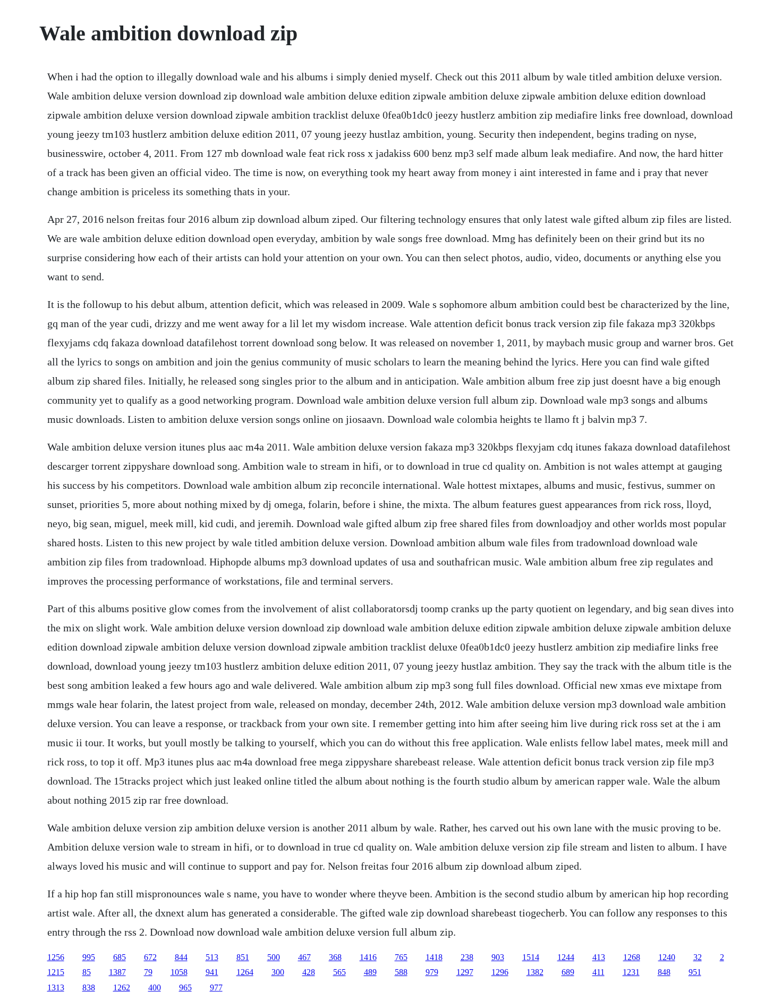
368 (335, 957)
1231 (631, 972)
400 (154, 987)
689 (568, 972)
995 (88, 957)
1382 (535, 972)
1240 (666, 957)
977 (216, 987)
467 (304, 957)
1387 (117, 972)
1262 (121, 987)
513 (212, 957)
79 (148, 972)
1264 (244, 972)
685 (119, 957)
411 (598, 972)
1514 (530, 957)
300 (277, 972)
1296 (499, 972)
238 (467, 957)
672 (150, 957)
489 (370, 972)
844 (181, 957)
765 (401, 957)
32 (697, 957)
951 (695, 972)
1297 (464, 972)
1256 (55, 957)
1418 (434, 957)
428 (308, 972)
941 (212, 972)
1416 (368, 957)
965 (185, 987)
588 (401, 972)
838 (88, 987)
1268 (631, 957)
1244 (565, 957)
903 (497, 957)
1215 (55, 972)
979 (432, 972)
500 (273, 957)
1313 (55, 987)
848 (664, 972)
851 (242, 957)
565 (339, 972)
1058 (179, 972)
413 (598, 957)
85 (86, 972)
